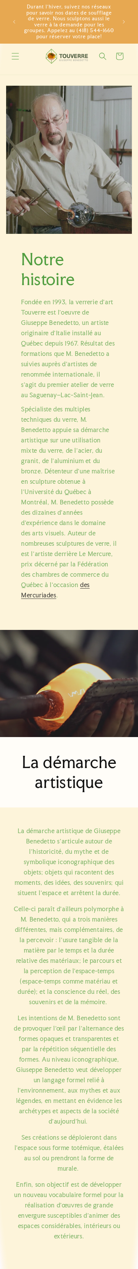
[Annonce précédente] (14, 21)
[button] (15, 56)
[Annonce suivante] (123, 21)
